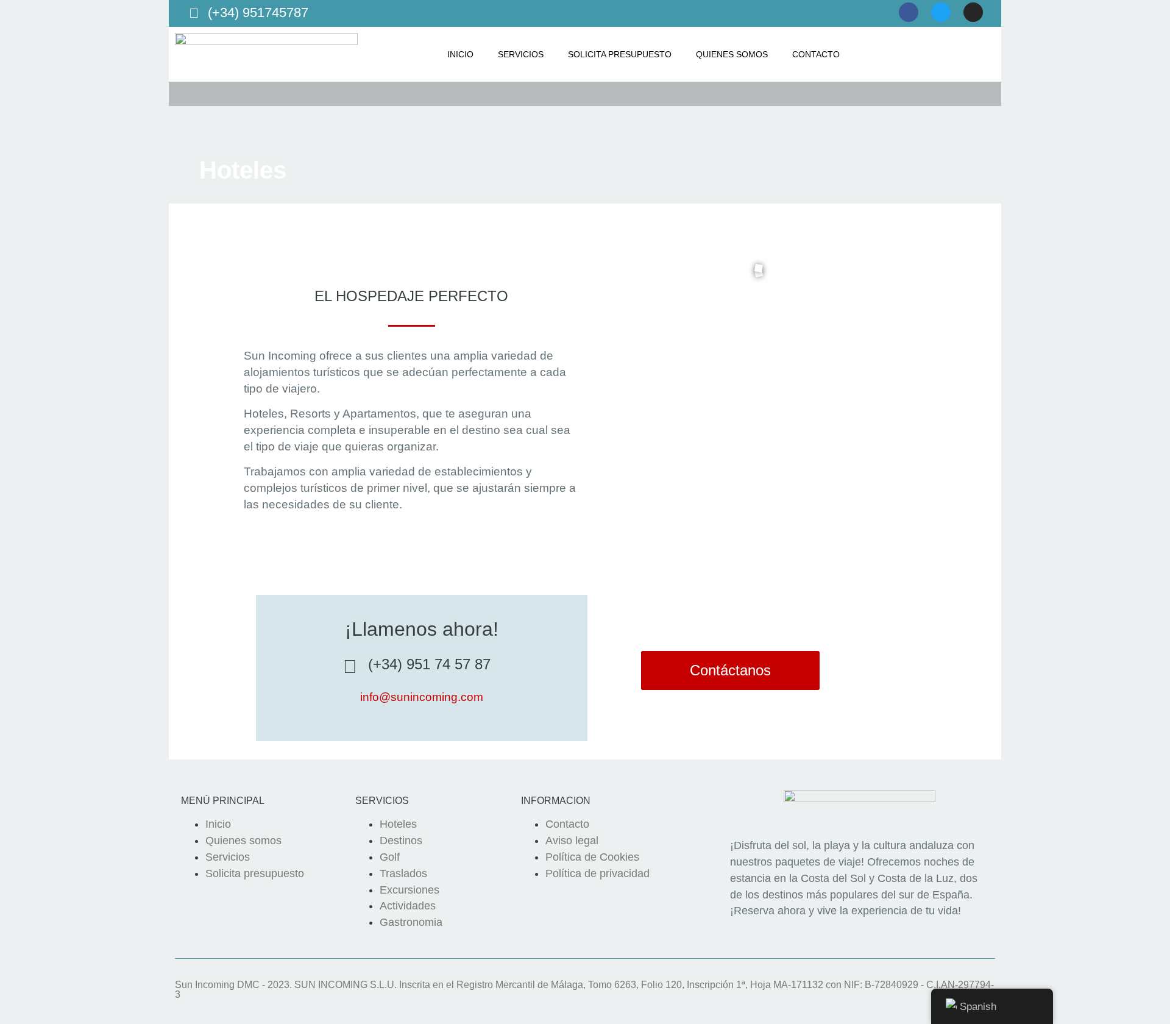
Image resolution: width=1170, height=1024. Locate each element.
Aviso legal (571, 840)
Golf (390, 857)
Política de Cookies (592, 857)
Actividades (408, 906)
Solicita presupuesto (620, 54)
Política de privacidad (597, 873)
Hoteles (398, 824)
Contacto (816, 54)
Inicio (460, 54)
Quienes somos (732, 54)
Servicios (521, 54)
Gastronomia (411, 922)
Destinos (401, 840)
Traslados (403, 873)
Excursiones (409, 890)
